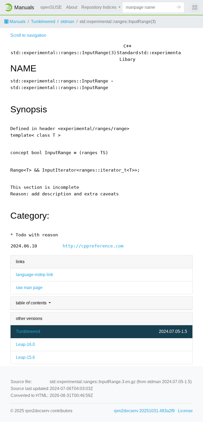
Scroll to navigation (28, 35)
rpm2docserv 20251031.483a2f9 (144, 411)
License (185, 411)
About (71, 7)
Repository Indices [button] (99, 7)
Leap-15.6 (25, 357)
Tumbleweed (43, 21)
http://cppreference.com (93, 246)
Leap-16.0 (25, 344)
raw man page (29, 287)
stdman (67, 21)
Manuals (17, 21)
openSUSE (51, 7)
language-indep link (34, 274)
